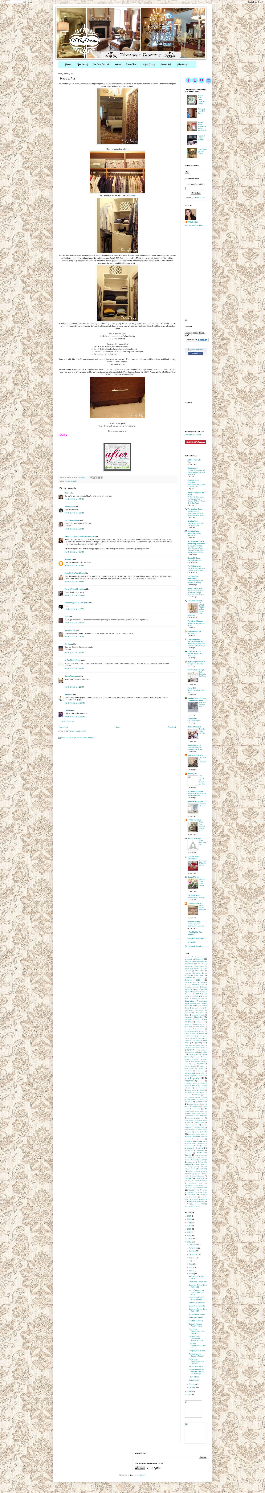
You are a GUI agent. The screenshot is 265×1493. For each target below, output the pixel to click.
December (193, 1245)
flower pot (188, 1029)
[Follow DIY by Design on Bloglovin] (197, 341)
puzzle (189, 1132)
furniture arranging (191, 1036)
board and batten (191, 968)
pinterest (190, 1118)
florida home (200, 1026)
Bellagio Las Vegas (196, 1367)
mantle (194, 1085)
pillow (197, 1115)
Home (118, 727)
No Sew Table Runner (197, 1314)
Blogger (142, 1475)
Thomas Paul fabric (194, 1171)
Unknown (68, 559)
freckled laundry (194, 922)
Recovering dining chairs (196, 1134)
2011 (189, 1392)
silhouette (200, 1150)
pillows (204, 1115)
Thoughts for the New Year (202, 731)
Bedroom (190, 964)
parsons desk (196, 1109)
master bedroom (201, 1088)
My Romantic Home (195, 755)
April (191, 1271)
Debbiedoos (69, 507)
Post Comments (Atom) (77, 731)
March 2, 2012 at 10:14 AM (75, 595)
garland (187, 1040)
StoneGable (192, 719)
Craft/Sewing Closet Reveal (202, 151)
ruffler (198, 1146)
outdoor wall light (193, 1104)
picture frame (189, 1115)
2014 (189, 1235)
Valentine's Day (194, 1190)
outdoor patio (201, 1102)
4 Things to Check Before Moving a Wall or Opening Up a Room (196, 472)
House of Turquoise (195, 802)
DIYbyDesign (192, 222)
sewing (200, 1148)
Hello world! (191, 633)
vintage (198, 1192)
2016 (189, 1229)
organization (191, 1099)
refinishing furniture (191, 1136)
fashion (187, 1024)
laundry (187, 1075)
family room (200, 1022)
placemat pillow (202, 1120)
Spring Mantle (194, 1380)
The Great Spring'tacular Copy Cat (197, 1346)
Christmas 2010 (192, 980)
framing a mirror (190, 1033)
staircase (187, 1159)
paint (186, 1106)
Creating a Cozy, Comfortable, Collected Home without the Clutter (196, 513)
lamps (201, 1068)
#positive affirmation (191, 957)
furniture (201, 1033)
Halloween (190, 1052)
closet (197, 989)
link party (193, 1078)
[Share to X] (96, 477)
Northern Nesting (194, 838)
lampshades (200, 1071)
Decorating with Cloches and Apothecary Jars (196, 1338)
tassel (202, 1164)
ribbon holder (191, 1143)
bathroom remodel (200, 961)
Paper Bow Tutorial (196, 1318)
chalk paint (198, 975)
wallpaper (192, 1194)
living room (189, 1081)
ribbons (201, 1143)
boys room (199, 970)
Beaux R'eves (193, 877)
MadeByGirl (192, 774)
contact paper (202, 991)
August (192, 1258)
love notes (201, 1081)
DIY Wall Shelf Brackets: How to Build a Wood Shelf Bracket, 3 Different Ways (196, 643)
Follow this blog (196, 353)
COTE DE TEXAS (194, 652)
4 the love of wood (195, 601)
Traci (66, 617)
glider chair (188, 1045)
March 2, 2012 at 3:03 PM (74, 637)
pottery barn (199, 1122)
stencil (195, 1160)
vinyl (205, 1192)
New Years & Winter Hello (202, 705)
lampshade (188, 1071)
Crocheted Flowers (196, 1321)
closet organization (71, 481)
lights (194, 1075)
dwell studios (200, 1012)
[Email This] (91, 477)
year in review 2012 (198, 1204)
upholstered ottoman (191, 1187)
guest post (189, 1050)
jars (193, 1064)
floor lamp (188, 1026)
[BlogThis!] (93, 477)
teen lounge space (191, 1167)
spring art (199, 1157)
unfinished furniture (200, 1180)
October (192, 1251)
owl (203, 1104)
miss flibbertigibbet (72, 520)
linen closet (203, 1075)
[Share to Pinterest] (101, 477)
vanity (205, 1190)
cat (206, 973)
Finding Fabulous (194, 820)
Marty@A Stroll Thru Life (74, 589)
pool (188, 1122)
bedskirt (198, 964)
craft (197, 994)
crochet (195, 996)
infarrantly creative (195, 946)
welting (195, 1197)
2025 (189, 1216)
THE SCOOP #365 (194, 721)
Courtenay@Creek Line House (77, 603)
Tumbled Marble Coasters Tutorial (196, 1355)
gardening (201, 1038)
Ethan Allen (198, 1017)
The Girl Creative (194, 566)
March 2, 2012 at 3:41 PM (74, 653)
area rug (204, 957)
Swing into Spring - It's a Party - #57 (198, 1310)
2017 (189, 1226)
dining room (192, 1006)
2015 (189, 1232)
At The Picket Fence (72, 660)
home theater (195, 1061)
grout (203, 1047)
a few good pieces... (195, 904)
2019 (189, 1219)
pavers (189, 1111)
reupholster (188, 1141)
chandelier (188, 978)
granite (187, 1047)
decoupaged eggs (193, 1003)
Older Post (172, 727)
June (191, 1264)
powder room (199, 1127)
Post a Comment (68, 721)
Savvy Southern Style (196, 670)
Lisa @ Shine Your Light (74, 573)
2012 (189, 1242)
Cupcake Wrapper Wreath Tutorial (195, 1325)
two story (188, 1180)
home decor (202, 1052)
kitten (202, 1066)
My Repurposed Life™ (196, 662)
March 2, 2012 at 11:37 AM (74, 623)
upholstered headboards (194, 1185)
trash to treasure (198, 1176)
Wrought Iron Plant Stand (196, 664)
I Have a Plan (194, 1377)
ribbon (205, 1141)
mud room (188, 1095)
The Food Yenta (194, 895)
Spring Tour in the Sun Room (202, 674)
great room (195, 1047)
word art (187, 1204)
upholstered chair (195, 1183)
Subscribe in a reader (193, 435)
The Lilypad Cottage (195, 621)
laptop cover (200, 1073)
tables (196, 1164)
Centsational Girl (194, 631)
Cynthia (68, 710)
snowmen (204, 1155)
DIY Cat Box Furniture (195, 560)
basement (199, 959)
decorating (189, 1001)
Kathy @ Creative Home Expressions (79, 536)
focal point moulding (191, 1031)
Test (189, 462)
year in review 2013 (191, 1206)
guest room (203, 1050)
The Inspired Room (195, 509)
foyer (202, 1031)
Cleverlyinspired (194, 745)
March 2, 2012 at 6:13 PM (74, 687)
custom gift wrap (198, 998)
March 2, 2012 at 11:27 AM (74, 609)
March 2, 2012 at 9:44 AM (74, 582)
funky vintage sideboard (202, 908)
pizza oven (200, 1118)
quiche (196, 1132)
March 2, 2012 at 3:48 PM (74, 669)
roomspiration (189, 1146)
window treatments (199, 1199)
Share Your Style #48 (202, 842)
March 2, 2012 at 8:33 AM (74, 513)
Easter (187, 1015)
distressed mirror (197, 1008)
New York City (202, 1097)
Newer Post (63, 727)
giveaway (198, 1043)
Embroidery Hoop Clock (198, 1282)
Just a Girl (192, 688)
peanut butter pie (201, 1111)
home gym (197, 1057)
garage (192, 1038)
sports (190, 1157)
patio (205, 1109)
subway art (191, 1162)
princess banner (190, 1129)
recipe (204, 1132)
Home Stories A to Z (195, 589)
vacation (203, 1188)
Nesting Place (193, 521)
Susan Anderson (71, 676)
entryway (188, 1017)
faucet (195, 1024)
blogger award (199, 966)
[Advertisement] (196, 272)
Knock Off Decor (194, 558)
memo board (191, 1090)
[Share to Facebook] (99, 477)
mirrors (201, 1090)
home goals (193, 1054)
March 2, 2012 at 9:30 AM (74, 566)
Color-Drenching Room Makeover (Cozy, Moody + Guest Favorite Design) (196, 550)
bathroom (188, 961)
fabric (197, 1020)
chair (188, 975)
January (192, 1387)
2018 (189, 1223)
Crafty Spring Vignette (197, 1306)
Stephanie (68, 694)
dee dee (68, 644)
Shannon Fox (70, 630)
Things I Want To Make (197, 1351)
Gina (66, 493)
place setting (189, 1120)
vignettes (190, 1192)
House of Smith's (194, 727)
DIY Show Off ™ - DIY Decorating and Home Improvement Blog (196, 544)
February (192, 1384)
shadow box (189, 1150)
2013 (189, 1239)
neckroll (192, 1097)
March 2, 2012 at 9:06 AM (74, 552)
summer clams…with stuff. (196, 897)
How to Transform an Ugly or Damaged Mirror (196, 1292)
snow (196, 1155)
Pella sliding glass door (195, 1113)
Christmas (200, 978)
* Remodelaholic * (195, 639)
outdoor (187, 1102)
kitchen (200, 1064)
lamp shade (189, 1068)
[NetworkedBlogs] (195, 349)
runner (205, 1146)
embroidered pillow (198, 1015)
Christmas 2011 (190, 982)
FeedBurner (200, 197)
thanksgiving (202, 1169)
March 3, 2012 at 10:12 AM (75, 717)
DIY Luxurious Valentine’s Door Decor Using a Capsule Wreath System (196, 593)
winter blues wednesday (196, 1201)
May (191, 1267)
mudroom (197, 1095)
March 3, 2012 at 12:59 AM (75, 703)
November (193, 1248)
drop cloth (198, 1010)
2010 (189, 1395)
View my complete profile (194, 226)
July (191, 1261)
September (193, 1254)
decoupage (203, 1001)
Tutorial (188, 1178)
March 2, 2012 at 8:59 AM (74, 529)
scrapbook (190, 1148)
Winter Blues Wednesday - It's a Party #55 (196, 1361)
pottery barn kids (191, 1125)
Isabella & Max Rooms (196, 938)
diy (206, 1008)
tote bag (197, 1173)
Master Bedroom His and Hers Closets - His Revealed (197, 1372)
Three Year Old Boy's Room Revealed (196, 1298)
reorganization (199, 1139)
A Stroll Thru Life (194, 460)
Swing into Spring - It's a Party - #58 (198, 1286)
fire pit (202, 1024)
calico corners (197, 973)
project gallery (202, 1129)
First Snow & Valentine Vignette (202, 863)
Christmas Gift (190, 987)
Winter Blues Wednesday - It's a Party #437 (202, 126)
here (133, 195)
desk (205, 1003)
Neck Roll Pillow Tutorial (201, 138)
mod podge (188, 1092)
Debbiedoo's (192, 468)
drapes (189, 1010)
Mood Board (200, 1092)
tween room (200, 1178)
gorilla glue (200, 1045)
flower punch (199, 1029)
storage (204, 1159)
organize (201, 1099)
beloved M (192, 942)
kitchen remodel (190, 1066)
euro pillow (188, 1019)
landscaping (189, 1073)
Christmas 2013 (198, 984)
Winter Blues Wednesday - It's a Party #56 (196, 1331)
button (187, 973)
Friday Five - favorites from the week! (202, 826)
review (197, 1141)
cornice (189, 994)
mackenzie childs (190, 1083)
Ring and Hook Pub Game (201, 111)
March (191, 1274)
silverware (188, 1153)
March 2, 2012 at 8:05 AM (74, 499)
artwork (189, 959)
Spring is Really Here (197, 1303)
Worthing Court (193, 531)
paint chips (196, 1106)
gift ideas (196, 1040)
